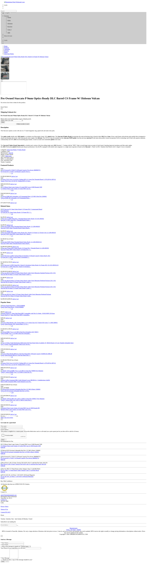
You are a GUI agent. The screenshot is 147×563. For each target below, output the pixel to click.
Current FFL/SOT (5, 512)
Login (5, 5)
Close (2, 122)
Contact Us (4, 499)
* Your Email (4, 544)
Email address (4, 429)
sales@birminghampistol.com (9, 495)
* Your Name (4, 543)
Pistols (9, 17)
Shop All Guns (8, 35)
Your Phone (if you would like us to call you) (13, 548)
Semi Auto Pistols (12, 149)
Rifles (9, 20)
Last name (3, 428)
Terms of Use (4, 509)
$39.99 (2, 478)
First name (3, 426)
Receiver (9, 26)
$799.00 (3, 466)
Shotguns (10, 23)
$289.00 (3, 472)
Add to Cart (14, 176)
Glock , (68, 529)
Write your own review (7, 417)
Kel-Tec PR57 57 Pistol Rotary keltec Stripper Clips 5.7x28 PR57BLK (20, 470)
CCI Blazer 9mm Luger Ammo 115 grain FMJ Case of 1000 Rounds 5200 (21, 446)
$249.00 (3, 447)
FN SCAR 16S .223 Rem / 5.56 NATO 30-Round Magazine (17, 476)
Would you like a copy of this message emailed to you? (17, 559)
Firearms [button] (6, 16)
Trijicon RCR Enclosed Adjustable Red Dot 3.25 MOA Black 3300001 (20, 452)
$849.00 (3, 459)
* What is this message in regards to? (10, 546)
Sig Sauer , (74, 529)
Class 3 (9, 29)
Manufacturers (73, 528)
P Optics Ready (21, 149)
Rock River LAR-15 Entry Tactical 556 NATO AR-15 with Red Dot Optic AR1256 (23, 464)
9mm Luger (8, 156)
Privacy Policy (5, 506)
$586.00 (3, 453)
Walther (79, 529)
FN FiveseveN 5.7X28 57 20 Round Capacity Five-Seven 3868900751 (20, 458)
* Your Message (5, 558)
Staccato (11, 153)
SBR (8, 32)
